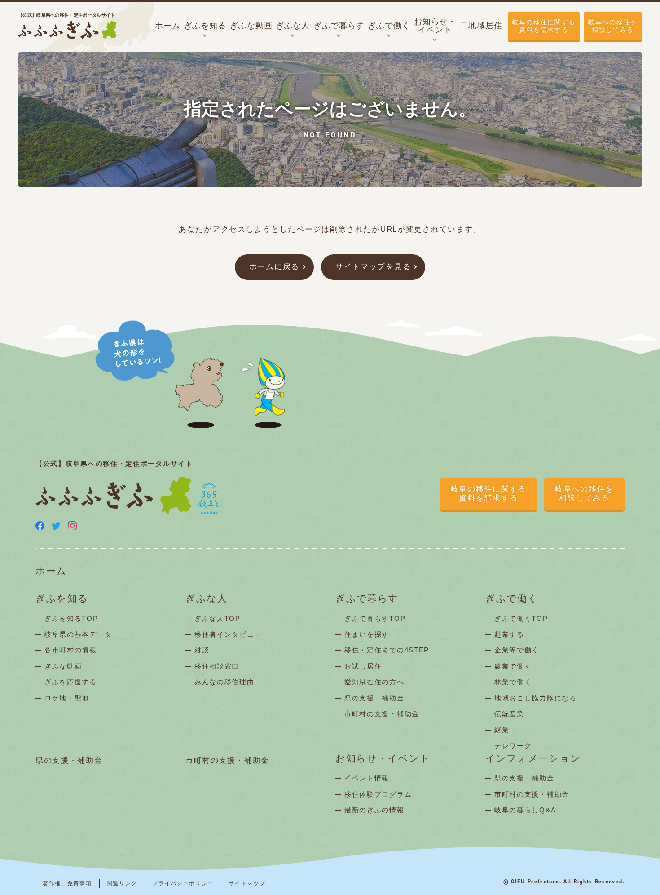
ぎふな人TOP (217, 618)
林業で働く (513, 682)
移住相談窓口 (216, 666)
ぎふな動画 (63, 666)
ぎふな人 (206, 598)
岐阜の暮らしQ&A (525, 810)
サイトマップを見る (373, 266)
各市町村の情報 (70, 650)
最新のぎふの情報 (374, 810)
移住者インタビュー (228, 634)
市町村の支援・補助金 (381, 714)
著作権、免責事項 (67, 883)
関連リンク (122, 883)
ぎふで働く (511, 598)
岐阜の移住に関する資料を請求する (544, 25)
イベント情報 (366, 778)
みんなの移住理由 (224, 682)
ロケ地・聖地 (66, 698)
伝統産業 (509, 714)
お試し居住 (363, 666)
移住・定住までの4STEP (386, 650)
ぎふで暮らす (367, 598)
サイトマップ (247, 883)
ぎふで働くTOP (521, 618)
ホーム (51, 571)
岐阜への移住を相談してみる (613, 25)
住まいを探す (366, 634)
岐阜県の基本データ (78, 634)
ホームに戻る (274, 266)
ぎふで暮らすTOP (374, 618)
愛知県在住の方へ (374, 682)
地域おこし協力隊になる (535, 698)
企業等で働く (516, 650)
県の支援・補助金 (374, 698)
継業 (501, 730)
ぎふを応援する (70, 682)
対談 (201, 650)
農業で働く (513, 666)
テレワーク (513, 745)
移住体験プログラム (378, 794)
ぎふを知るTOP (71, 618)
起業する (509, 634)
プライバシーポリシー (183, 883)
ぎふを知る (61, 598)
